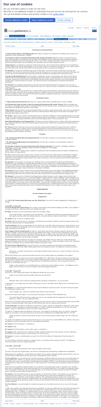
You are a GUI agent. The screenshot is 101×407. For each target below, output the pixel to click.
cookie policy (58, 14)
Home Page (76, 46)
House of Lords (21, 39)
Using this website (43, 403)
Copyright (51, 403)
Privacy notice (58, 403)
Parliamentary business (17, 36)
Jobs (36, 403)
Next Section (9, 401)
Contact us (94, 27)
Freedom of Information (28, 403)
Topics (85, 39)
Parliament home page (16, 42)
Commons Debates (58, 42)
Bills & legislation (40, 39)
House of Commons (10, 39)
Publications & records (60, 39)
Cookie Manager (73, 403)
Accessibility (71, 27)
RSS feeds (86, 27)
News (80, 39)
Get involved (56, 36)
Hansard (50, 42)
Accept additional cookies (16, 20)
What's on (30, 39)
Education (71, 36)
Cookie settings (64, 20)
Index (42, 46)
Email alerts (79, 27)
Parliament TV (73, 39)
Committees (49, 39)
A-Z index (6, 403)
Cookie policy (65, 403)
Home (6, 36)
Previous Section (10, 46)
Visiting (64, 36)
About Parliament (45, 36)
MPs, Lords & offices (32, 36)
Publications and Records (41, 42)
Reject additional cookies (42, 20)
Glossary (12, 403)
